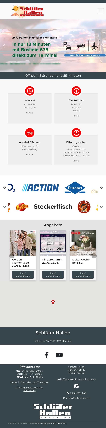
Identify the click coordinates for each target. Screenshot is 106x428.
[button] (4, 46)
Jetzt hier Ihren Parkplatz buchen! (85, 55)
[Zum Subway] (84, 207)
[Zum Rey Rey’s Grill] (53, 206)
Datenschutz (60, 423)
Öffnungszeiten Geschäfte (29, 387)
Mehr (28, 113)
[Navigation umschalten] (100, 11)
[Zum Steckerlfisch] (22, 207)
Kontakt (40, 423)
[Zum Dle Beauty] (79, 187)
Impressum (49, 423)
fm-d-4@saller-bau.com (78, 398)
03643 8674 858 (78, 393)
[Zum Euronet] (53, 187)
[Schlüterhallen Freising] (27, 6)
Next (101, 188)
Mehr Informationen (23, 274)
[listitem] (53, 187)
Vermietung (30, 390)
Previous (4, 188)
